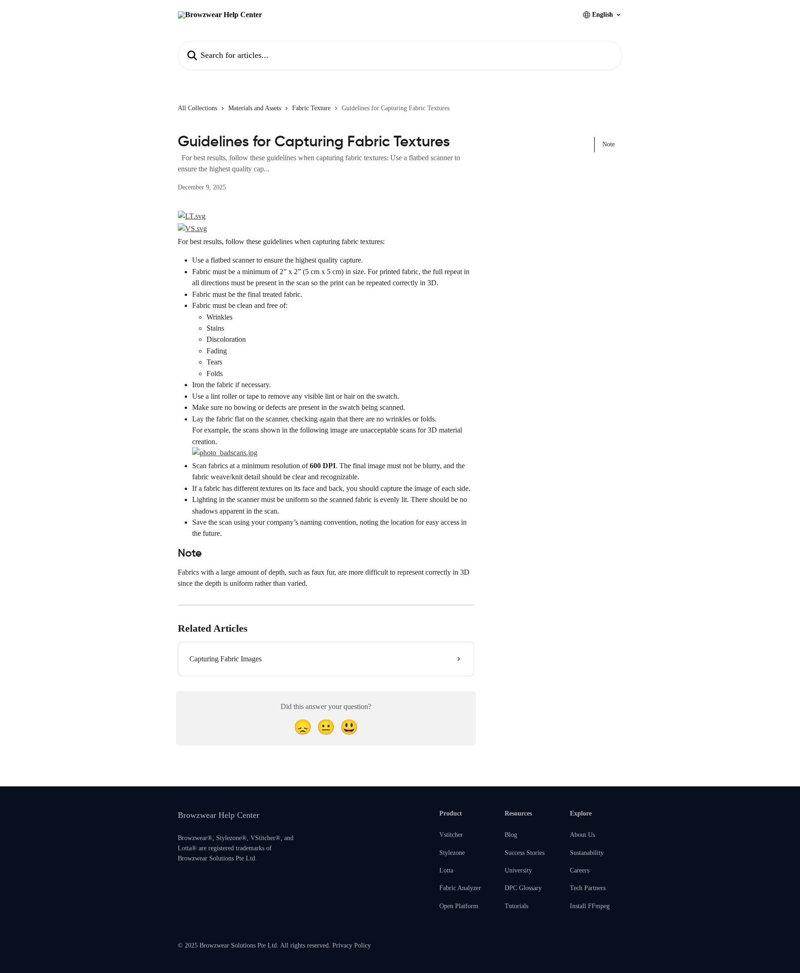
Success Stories (524, 852)
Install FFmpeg (590, 906)
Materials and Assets (254, 108)
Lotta (446, 870)
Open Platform (458, 906)
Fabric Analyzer (460, 888)
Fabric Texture (311, 108)
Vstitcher (451, 834)
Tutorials (516, 906)
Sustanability (587, 852)
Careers (579, 870)
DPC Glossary (523, 888)
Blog (511, 834)
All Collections (197, 108)
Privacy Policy (351, 945)
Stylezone (452, 852)
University (518, 870)
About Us (582, 834)
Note (608, 144)
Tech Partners (588, 888)
